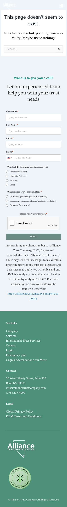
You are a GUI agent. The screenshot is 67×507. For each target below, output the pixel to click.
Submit (33, 236)
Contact (11, 345)
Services (11, 335)
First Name (12, 111)
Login (9, 350)
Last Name (12, 124)
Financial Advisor (18, 176)
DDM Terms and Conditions (24, 416)
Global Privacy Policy (20, 411)
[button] (61, 6)
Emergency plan (16, 355)
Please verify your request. (33, 213)
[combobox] (11, 158)
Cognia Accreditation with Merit (26, 360)
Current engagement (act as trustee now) (28, 196)
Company (12, 331)
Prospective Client (18, 171)
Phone (9, 151)
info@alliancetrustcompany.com (26, 388)
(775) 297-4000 (15, 392)
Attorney (14, 180)
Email (9, 138)
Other (12, 184)
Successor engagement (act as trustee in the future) (33, 201)
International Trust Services (23, 340)
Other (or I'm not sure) (20, 205)
